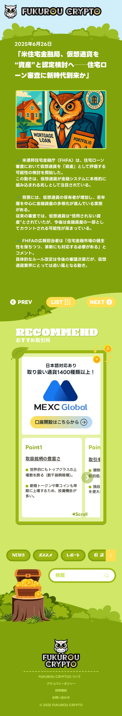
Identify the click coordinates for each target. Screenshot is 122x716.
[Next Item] (87, 478)
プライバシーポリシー (61, 683)
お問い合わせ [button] (61, 697)
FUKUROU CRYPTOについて (59, 676)
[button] (18, 555)
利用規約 (61, 690)
